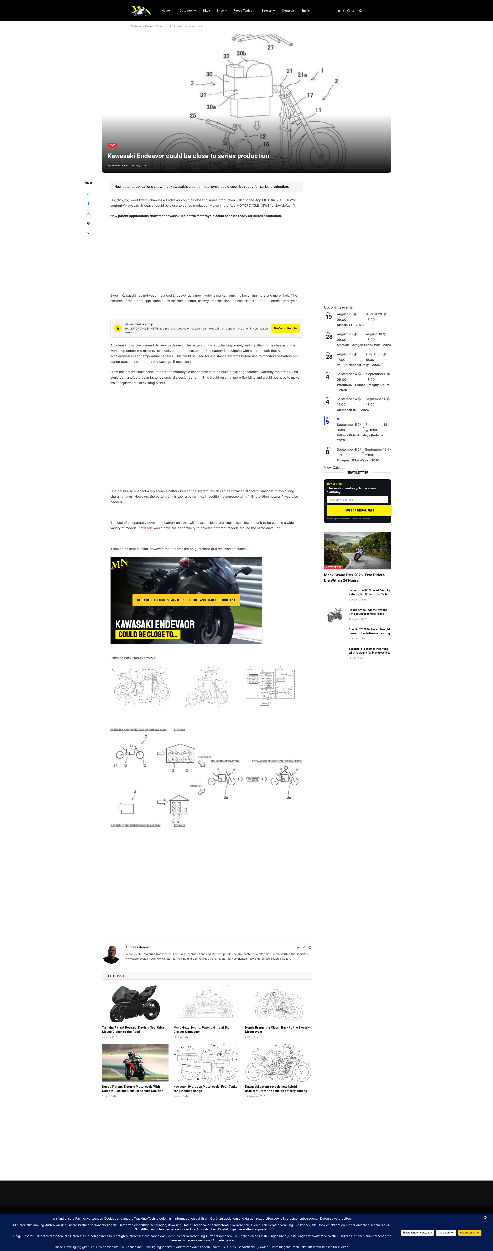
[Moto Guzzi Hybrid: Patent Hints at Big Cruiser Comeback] (207, 1003)
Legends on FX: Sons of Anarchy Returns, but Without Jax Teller (369, 592)
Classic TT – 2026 (350, 325)
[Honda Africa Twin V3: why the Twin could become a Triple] (334, 615)
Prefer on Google (285, 328)
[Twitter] (88, 213)
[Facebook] (88, 203)
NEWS (112, 145)
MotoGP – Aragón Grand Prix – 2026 (364, 345)
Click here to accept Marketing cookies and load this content (186, 600)
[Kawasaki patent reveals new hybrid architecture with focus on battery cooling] (278, 1063)
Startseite (136, 26)
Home (166, 10)
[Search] (360, 10)
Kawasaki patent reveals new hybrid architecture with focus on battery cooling (276, 1089)
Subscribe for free (359, 510)
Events (267, 10)
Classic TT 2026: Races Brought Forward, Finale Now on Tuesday (369, 631)
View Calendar (335, 468)
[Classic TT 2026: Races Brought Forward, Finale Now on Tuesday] (334, 634)
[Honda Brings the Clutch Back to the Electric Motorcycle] (278, 1003)
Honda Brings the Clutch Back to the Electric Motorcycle (277, 1030)
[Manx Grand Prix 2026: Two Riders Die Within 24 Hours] (357, 550)
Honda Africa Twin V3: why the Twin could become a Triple (368, 611)
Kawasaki (145, 528)
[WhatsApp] (88, 193)
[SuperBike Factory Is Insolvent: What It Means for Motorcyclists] (334, 653)
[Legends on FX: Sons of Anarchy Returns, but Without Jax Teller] (334, 595)
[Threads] (88, 223)
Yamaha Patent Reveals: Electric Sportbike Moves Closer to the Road (133, 1030)
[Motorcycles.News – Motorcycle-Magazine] (141, 10)
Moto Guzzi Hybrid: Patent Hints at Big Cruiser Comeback (202, 1030)
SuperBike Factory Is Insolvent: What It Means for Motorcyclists (369, 650)
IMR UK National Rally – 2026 (358, 365)
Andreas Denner (119, 165)
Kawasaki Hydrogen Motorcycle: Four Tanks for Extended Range (205, 1089)
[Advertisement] (206, 261)
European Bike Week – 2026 (358, 460)
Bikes (206, 10)
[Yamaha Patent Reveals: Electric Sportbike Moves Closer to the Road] (135, 1003)
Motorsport (333, 567)
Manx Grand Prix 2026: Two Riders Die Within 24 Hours (354, 578)
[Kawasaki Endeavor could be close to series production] (246, 103)
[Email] (88, 233)
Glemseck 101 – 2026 (353, 410)
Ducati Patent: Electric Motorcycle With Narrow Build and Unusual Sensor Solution (132, 1089)
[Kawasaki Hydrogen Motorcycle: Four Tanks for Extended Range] (207, 1063)
